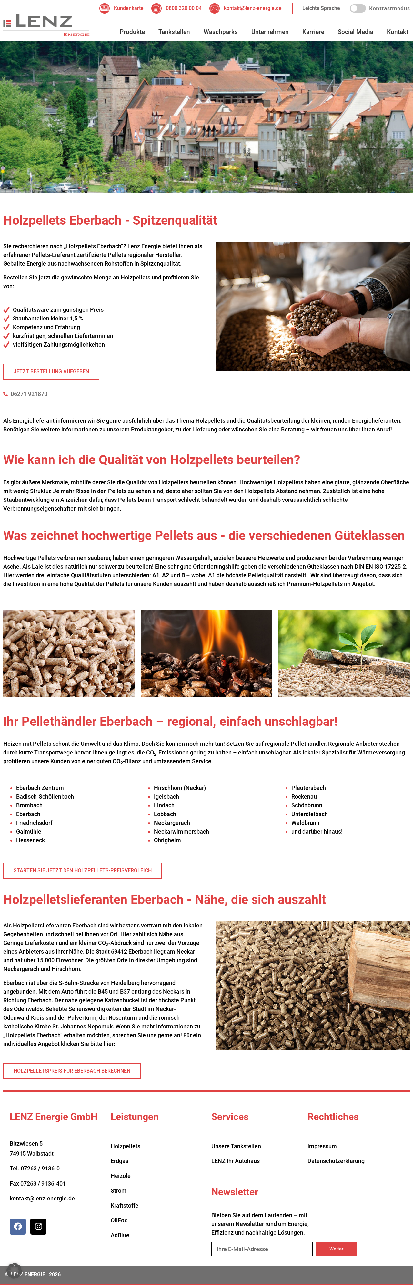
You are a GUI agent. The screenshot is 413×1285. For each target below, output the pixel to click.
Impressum (322, 1146)
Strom (118, 1190)
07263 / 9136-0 (40, 1168)
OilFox (119, 1220)
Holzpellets (125, 1146)
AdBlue (120, 1235)
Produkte (132, 31)
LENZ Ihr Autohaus (235, 1161)
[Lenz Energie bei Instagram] (38, 1227)
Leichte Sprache (321, 8)
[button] (14, 1271)
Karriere (313, 31)
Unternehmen (270, 31)
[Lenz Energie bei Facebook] (18, 1227)
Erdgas (119, 1161)
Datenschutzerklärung (336, 1161)
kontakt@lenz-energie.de (42, 1198)
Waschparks (221, 31)
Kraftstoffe (124, 1205)
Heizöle (121, 1175)
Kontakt (397, 31)
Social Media (355, 31)
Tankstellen (174, 31)
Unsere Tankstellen (236, 1146)
